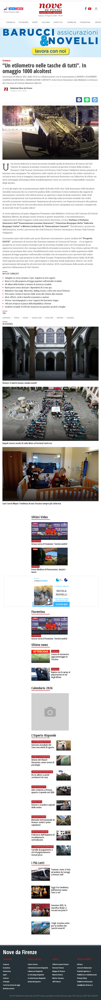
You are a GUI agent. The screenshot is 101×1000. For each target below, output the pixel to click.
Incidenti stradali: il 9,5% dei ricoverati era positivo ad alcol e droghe (35, 306)
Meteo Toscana (58, 978)
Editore (79, 964)
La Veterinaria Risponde (36, 978)
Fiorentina (85, 22)
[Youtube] (90, 8)
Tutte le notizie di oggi (11, 985)
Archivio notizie (8, 988)
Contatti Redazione (84, 968)
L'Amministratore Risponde (38, 968)
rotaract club (37, 317)
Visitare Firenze (58, 968)
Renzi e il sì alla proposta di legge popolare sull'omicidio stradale (33, 281)
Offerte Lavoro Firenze (60, 964)
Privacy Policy (82, 978)
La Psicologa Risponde (36, 974)
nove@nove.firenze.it (85, 985)
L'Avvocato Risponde (35, 971)
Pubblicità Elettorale (84, 981)
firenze (16, 317)
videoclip (60, 317)
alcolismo (70, 317)
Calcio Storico (33, 964)
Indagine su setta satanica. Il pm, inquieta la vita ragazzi (30, 278)
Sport (35, 22)
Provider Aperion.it (84, 971)
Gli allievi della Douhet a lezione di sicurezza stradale (28, 284)
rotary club (49, 317)
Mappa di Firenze (58, 971)
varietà (25, 317)
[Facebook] (86, 8)
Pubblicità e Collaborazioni (87, 974)
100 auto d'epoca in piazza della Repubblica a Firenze (28, 303)
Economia (23, 22)
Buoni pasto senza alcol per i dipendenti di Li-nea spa (28, 287)
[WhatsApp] (87, 99)
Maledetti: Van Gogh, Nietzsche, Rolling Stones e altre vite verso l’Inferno (37, 290)
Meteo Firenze (57, 974)
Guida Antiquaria (34, 981)
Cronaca (10, 22)
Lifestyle (58, 22)
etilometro (6, 317)
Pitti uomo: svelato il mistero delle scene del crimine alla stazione (34, 294)
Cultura (46, 22)
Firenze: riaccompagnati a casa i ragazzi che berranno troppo (32, 300)
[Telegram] (95, 99)
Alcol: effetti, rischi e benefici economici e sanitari (27, 297)
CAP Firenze (56, 981)
